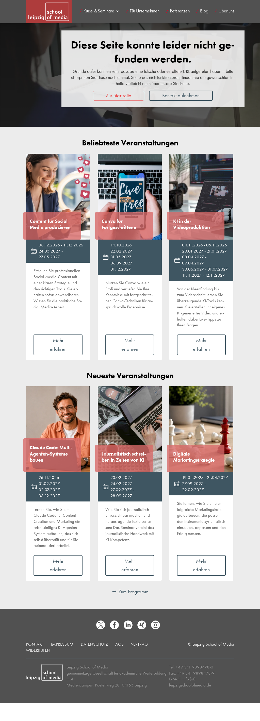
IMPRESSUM (62, 644)
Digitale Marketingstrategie (194, 457)
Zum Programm (133, 591)
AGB (119, 644)
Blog (204, 11)
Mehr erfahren (58, 344)
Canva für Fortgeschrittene (119, 224)
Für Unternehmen (144, 11)
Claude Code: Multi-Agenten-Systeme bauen (51, 454)
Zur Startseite (118, 95)
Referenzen (180, 11)
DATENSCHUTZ (94, 644)
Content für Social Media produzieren (50, 224)
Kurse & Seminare (99, 11)
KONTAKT (35, 644)
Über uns (226, 11)
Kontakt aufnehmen (181, 95)
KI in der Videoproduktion (191, 224)
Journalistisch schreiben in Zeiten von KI (124, 457)
